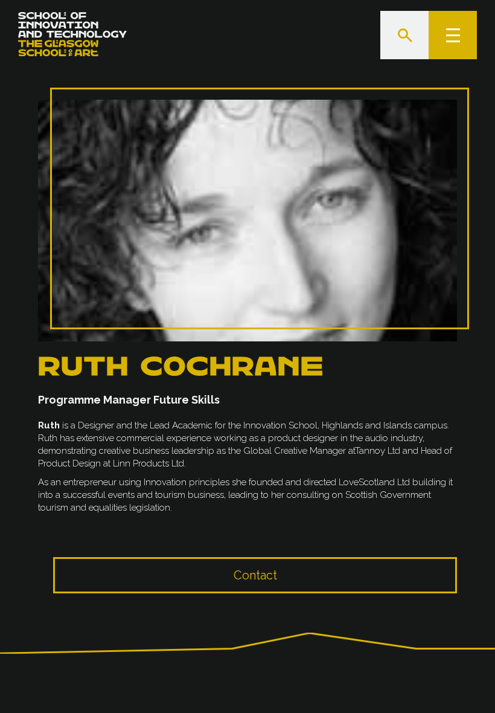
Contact (255, 575)
